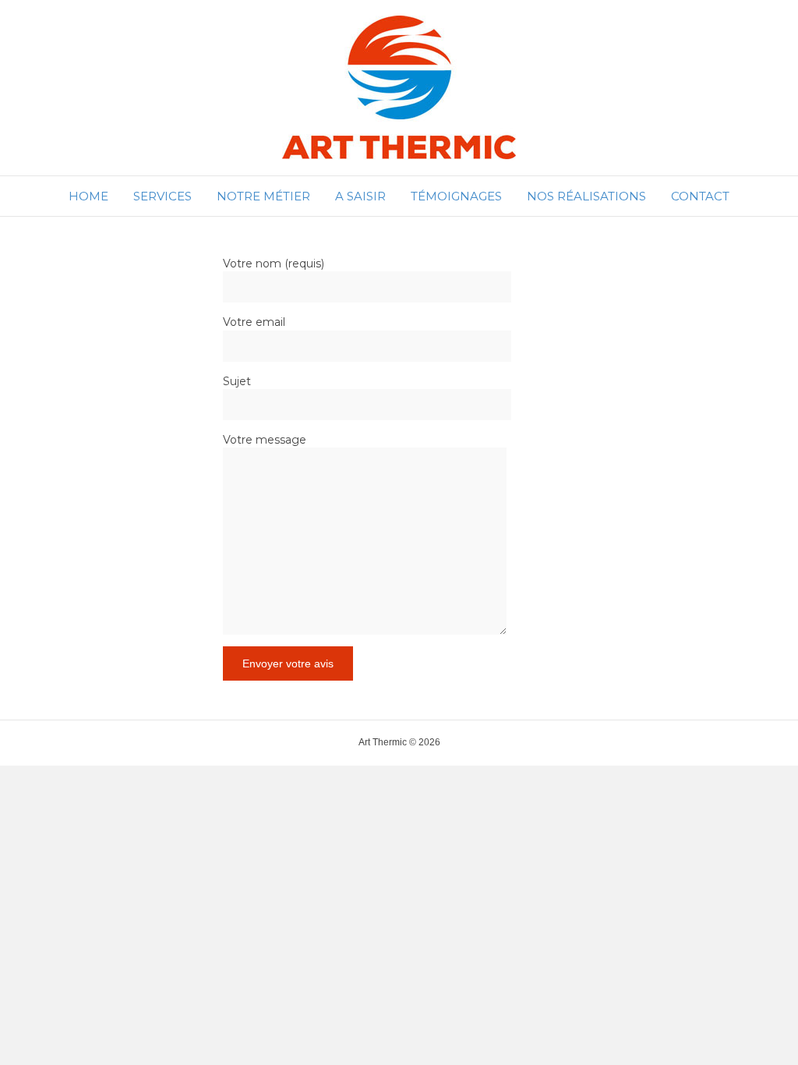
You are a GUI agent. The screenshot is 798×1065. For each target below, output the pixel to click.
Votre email (254, 322)
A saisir (360, 196)
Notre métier (263, 196)
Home (88, 196)
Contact (700, 196)
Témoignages (456, 196)
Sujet (237, 381)
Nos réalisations (586, 196)
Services (162, 196)
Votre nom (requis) (273, 264)
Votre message (264, 440)
